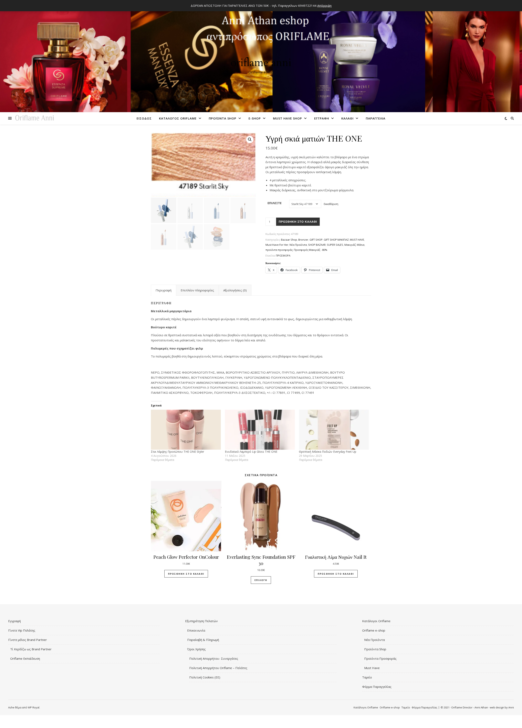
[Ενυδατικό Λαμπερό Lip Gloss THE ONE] (260, 430)
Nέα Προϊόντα (298, 245)
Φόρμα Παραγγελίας (377, 687)
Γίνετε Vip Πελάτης (21, 630)
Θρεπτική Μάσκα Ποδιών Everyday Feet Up (327, 452)
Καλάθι (347, 118)
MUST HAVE (357, 239)
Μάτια (360, 245)
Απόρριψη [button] (324, 5)
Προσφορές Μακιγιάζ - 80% (310, 250)
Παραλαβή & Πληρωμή (203, 640)
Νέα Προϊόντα (374, 640)
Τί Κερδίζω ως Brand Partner (31, 649)
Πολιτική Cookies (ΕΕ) (204, 677)
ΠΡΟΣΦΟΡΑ (283, 255)
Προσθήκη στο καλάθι (298, 221)
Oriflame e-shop (373, 630)
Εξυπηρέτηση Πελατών (201, 621)
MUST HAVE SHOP (287, 118)
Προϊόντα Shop (222, 118)
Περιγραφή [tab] (163, 290)
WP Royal (33, 707)
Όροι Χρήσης (196, 649)
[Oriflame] (261, 57)
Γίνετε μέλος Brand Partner (27, 640)
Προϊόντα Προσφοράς (380, 658)
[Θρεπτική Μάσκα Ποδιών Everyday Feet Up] (334, 430)
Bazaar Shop (289, 239)
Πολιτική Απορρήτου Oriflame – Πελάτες (218, 668)
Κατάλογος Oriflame (178, 118)
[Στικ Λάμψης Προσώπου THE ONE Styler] (186, 430)
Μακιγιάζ (350, 245)
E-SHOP (255, 118)
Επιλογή (260, 580)
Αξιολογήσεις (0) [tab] (235, 290)
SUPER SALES (335, 245)
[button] (249, 139)
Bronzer (303, 239)
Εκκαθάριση (331, 204)
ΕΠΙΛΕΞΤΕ (275, 203)
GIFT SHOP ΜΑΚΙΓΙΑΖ (336, 239)
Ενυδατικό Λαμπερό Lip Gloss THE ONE (251, 452)
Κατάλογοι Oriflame (376, 621)
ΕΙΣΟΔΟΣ (144, 118)
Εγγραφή (321, 118)
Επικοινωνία (196, 630)
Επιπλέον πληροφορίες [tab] (197, 290)
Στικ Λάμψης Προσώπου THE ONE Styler (177, 452)
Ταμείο (367, 677)
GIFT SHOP (316, 239)
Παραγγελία (375, 118)
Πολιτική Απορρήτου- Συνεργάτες (213, 658)
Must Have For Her (276, 245)
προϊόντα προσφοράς (279, 250)
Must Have (372, 668)
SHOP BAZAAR (317, 245)
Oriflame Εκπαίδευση (25, 658)
